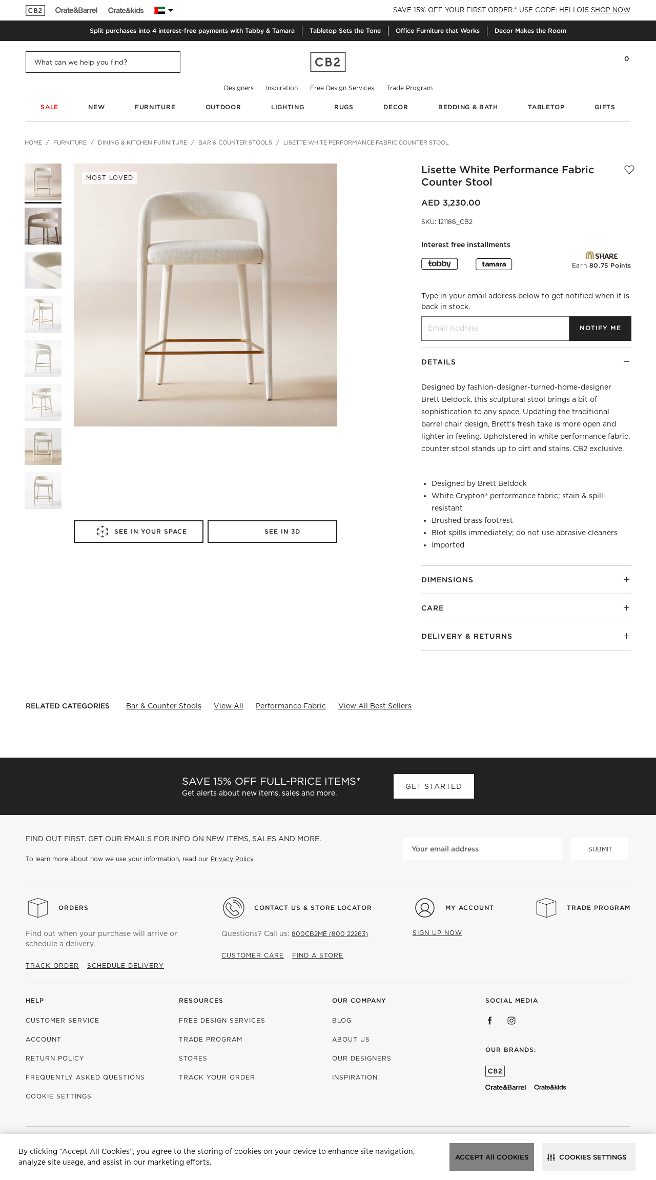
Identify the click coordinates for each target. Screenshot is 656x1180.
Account (43, 1039)
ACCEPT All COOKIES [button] (491, 1157)
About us (351, 1039)
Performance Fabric (291, 706)
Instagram (511, 1020)
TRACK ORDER (52, 965)
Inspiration (282, 88)
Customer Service (62, 1020)
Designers (239, 88)
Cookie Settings (59, 1096)
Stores (193, 1058)
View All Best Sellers (375, 706)
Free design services (222, 1020)
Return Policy (55, 1058)
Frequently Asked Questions (85, 1077)
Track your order (217, 1077)
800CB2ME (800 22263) (330, 934)
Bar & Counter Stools (163, 706)
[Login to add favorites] (629, 176)
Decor (395, 107)
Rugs (344, 107)
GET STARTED (433, 786)
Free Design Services (342, 88)
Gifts (605, 107)
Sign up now (437, 933)
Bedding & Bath (468, 107)
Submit (600, 849)
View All (228, 706)
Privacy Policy (232, 859)
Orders (73, 907)
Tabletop (546, 107)
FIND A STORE (317, 955)
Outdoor (223, 107)
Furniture (155, 107)
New (96, 107)
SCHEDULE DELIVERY (125, 965)
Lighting (287, 107)
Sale (49, 107)
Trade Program (409, 88)
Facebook (490, 1020)
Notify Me (600, 328)
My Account (469, 907)
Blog (342, 1020)
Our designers (362, 1058)
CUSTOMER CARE (252, 955)
